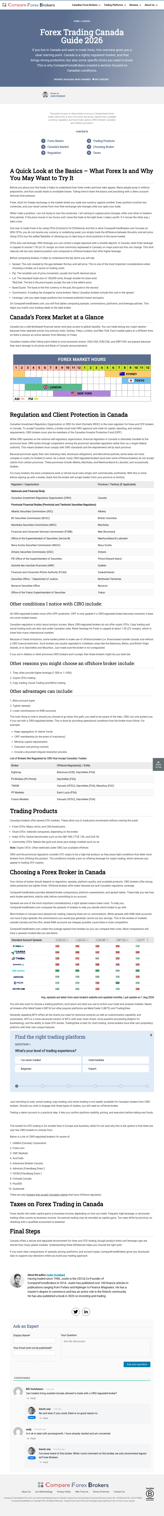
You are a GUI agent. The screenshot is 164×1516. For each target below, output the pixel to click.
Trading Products (104, 141)
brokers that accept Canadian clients (47, 1194)
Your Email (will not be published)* (32, 1347)
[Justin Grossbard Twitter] (76, 1312)
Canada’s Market (58, 147)
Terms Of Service (101, 1491)
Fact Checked (101, 79)
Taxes (97, 152)
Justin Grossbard (57, 96)
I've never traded (31, 1060)
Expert (92, 1068)
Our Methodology (44, 1491)
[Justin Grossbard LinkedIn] (86, 1312)
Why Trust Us (81, 1491)
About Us (26, 1491)
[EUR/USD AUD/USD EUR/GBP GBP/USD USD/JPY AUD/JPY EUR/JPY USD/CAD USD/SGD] (61, 940)
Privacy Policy (64, 1491)
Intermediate (96, 1060)
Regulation (54, 152)
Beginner (26, 1068)
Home (77, 21)
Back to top (158, 765)
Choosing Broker (103, 147)
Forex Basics (55, 141)
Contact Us (119, 1491)
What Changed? (83, 79)
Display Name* (21, 1335)
